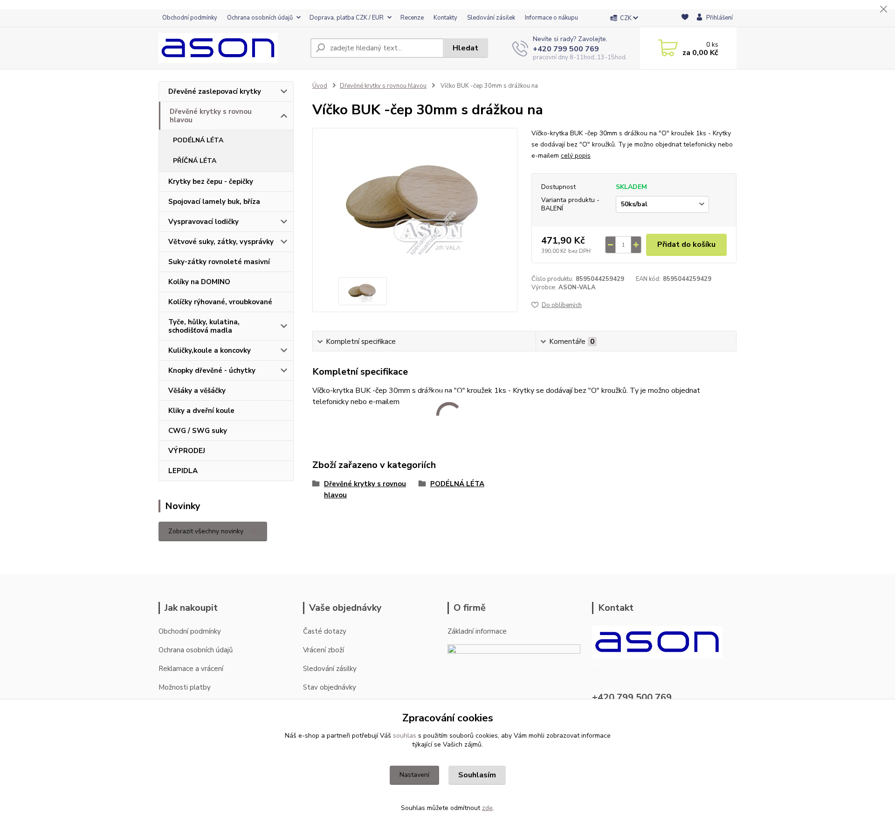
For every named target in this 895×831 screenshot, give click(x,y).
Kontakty (445, 18)
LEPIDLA (183, 470)
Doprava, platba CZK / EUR (347, 18)
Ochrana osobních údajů (260, 18)
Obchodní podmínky (189, 18)
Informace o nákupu (551, 18)
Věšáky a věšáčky (197, 390)
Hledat (465, 48)
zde (487, 807)
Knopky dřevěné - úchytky (211, 370)
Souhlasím (477, 775)
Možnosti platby (184, 687)
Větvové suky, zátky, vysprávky (221, 241)
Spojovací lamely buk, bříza (214, 201)
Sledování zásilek (491, 18)
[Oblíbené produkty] (685, 18)
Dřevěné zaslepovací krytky (214, 91)
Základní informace (477, 631)
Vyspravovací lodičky (203, 221)
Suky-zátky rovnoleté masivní (219, 261)
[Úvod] (230, 48)
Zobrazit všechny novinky (205, 531)
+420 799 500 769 (566, 49)
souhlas (404, 735)
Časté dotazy (324, 631)
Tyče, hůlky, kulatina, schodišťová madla (204, 326)
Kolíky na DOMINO (199, 281)
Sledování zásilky (330, 668)
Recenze (412, 18)
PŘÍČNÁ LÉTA (194, 160)
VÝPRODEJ (186, 450)
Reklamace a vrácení (190, 668)
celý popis (576, 155)
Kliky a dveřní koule (201, 410)
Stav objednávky (329, 687)
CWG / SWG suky (197, 430)
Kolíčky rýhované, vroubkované (220, 302)
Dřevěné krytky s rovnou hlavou (211, 116)
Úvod (319, 86)
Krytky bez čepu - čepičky (210, 181)
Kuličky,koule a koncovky (209, 350)
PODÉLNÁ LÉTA (198, 140)
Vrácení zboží (323, 650)
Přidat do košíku (686, 244)
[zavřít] (883, 9)
